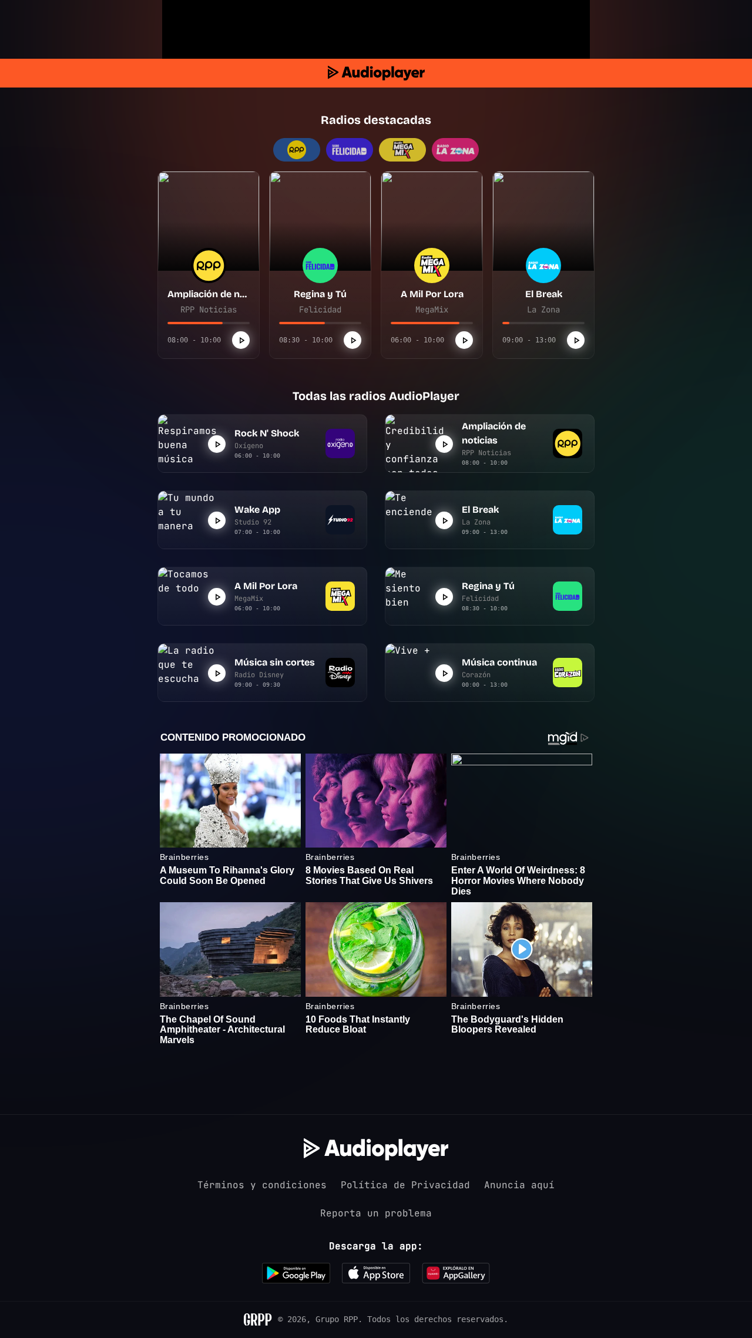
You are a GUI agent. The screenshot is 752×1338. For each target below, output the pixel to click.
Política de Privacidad (405, 1185)
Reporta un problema (376, 1213)
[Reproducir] (241, 340)
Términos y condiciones (262, 1185)
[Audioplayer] (376, 73)
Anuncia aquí (519, 1185)
